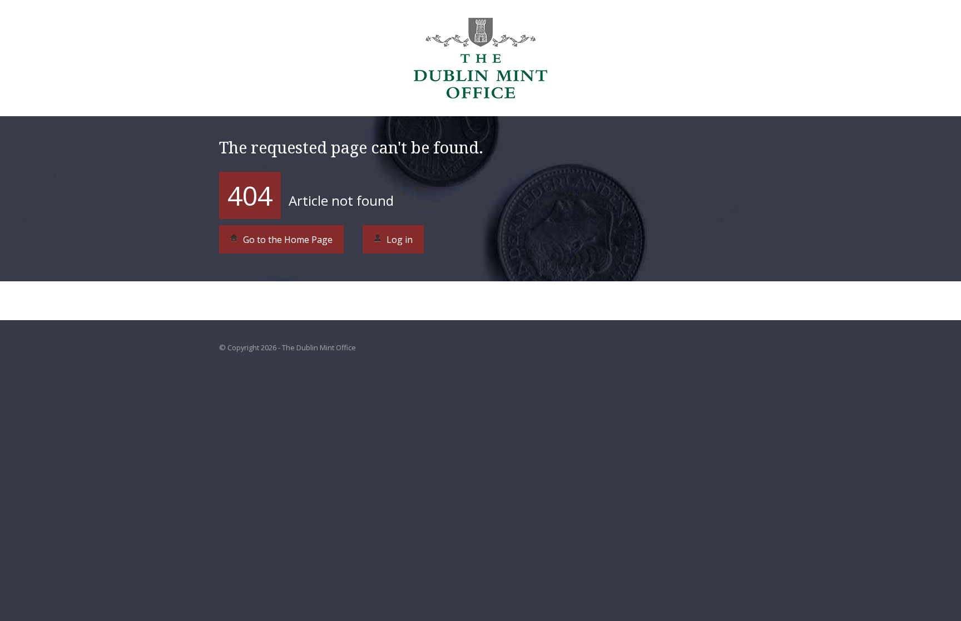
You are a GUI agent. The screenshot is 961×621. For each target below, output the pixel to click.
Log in (398, 240)
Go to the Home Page (287, 240)
